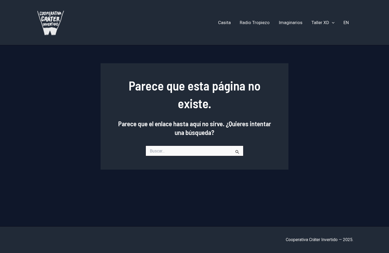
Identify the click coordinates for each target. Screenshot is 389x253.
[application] (331, 22)
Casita (224, 22)
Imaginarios (290, 22)
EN (346, 22)
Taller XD (320, 22)
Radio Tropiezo (255, 22)
